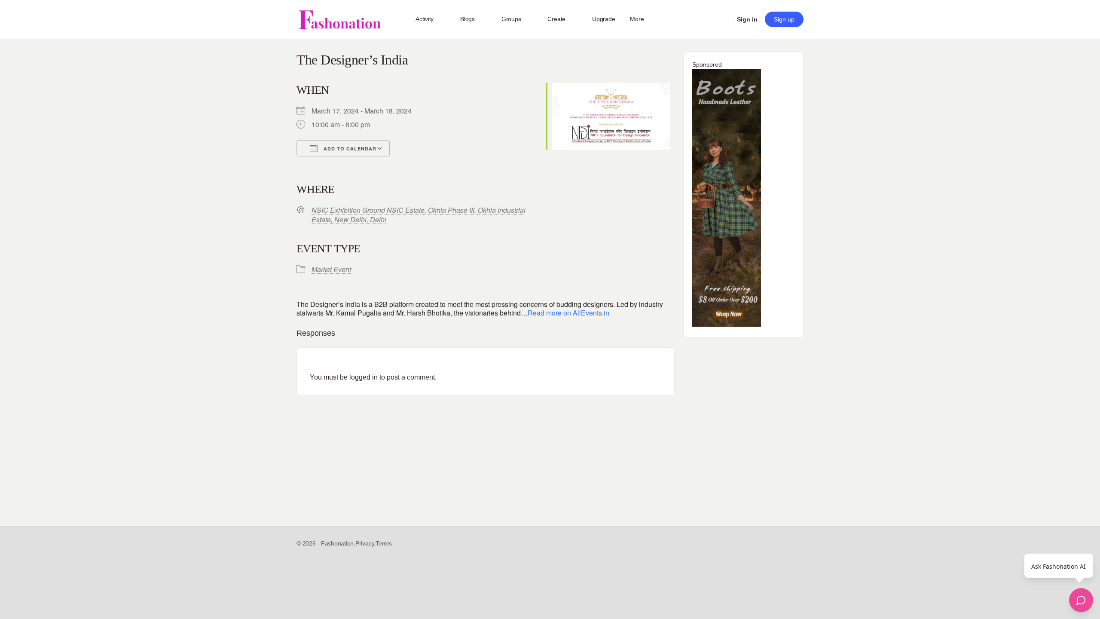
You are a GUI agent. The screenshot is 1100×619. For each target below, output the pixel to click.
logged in (363, 377)
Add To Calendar (349, 148)
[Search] (715, 19)
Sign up (784, 19)
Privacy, (365, 543)
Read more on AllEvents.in (568, 313)
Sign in (747, 19)
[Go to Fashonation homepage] (339, 19)
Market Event (331, 269)
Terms (384, 543)
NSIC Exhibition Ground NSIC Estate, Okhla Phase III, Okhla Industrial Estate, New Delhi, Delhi (419, 214)
